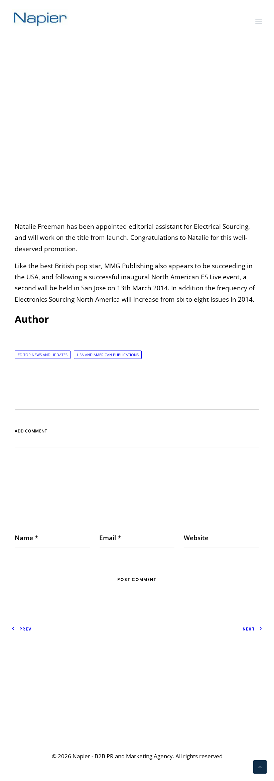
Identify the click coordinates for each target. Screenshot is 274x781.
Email (110, 537)
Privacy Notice (33, 656)
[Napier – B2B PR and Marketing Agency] (40, 21)
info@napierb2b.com (230, 713)
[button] (258, 21)
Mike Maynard (203, 129)
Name (26, 537)
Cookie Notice (32, 667)
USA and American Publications (108, 354)
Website (196, 537)
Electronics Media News (139, 129)
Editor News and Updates (42, 354)
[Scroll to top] (260, 766)
